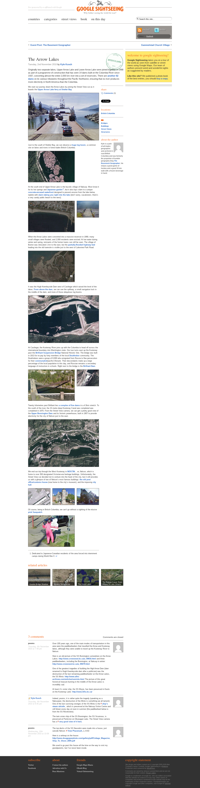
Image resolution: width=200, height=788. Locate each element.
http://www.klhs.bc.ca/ (82, 692)
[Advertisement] (62, 52)
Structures (105, 132)
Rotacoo (165, 766)
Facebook (149, 36)
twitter (163, 29)
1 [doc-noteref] (63, 189)
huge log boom (79, 145)
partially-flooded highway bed (81, 245)
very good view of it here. (70, 722)
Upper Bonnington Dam (42, 413)
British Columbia (108, 113)
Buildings (105, 126)
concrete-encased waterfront (41, 192)
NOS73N (71, 471)
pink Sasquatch (35, 512)
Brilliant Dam (89, 366)
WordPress (151, 768)
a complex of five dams (69, 405)
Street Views (106, 129)
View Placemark (75, 731)
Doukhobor (74, 355)
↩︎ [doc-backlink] (56, 556)
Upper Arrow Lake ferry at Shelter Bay (55, 89)
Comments (108, 93)
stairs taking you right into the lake (54, 195)
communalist (41, 361)
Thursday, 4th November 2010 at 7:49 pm (38, 647)
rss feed (146, 29)
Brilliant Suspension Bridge (48, 353)
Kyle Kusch (66, 64)
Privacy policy (151, 773)
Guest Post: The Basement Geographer (50, 45)
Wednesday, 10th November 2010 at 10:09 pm (38, 733)
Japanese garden (55, 190)
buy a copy (162, 78)
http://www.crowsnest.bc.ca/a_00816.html (77, 659)
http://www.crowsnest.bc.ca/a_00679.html (71, 664)
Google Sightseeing (96, 7)
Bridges (104, 123)
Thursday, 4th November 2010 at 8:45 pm (38, 702)
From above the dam (43, 289)
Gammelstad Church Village (155, 45)
